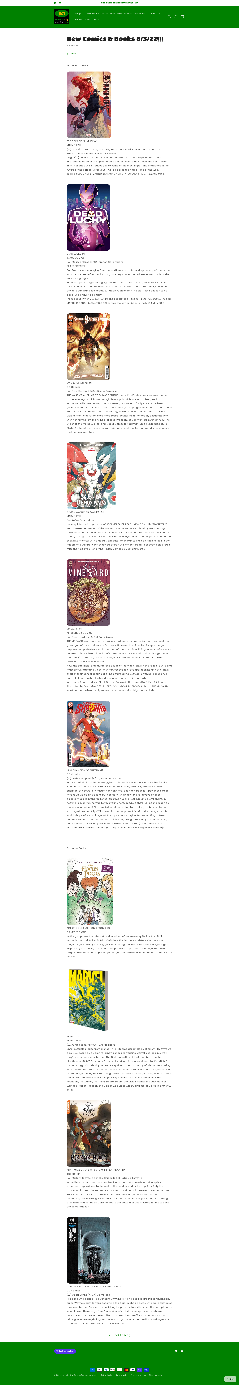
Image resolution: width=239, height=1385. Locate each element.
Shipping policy (156, 1375)
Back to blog (121, 1335)
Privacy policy (122, 1375)
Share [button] (73, 53)
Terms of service (138, 1375)
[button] (79, 14)
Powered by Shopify (89, 1375)
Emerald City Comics (71, 1375)
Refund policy (107, 1375)
